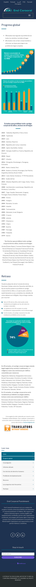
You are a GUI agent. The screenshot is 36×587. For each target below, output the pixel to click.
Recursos (6, 480)
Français (12, 2)
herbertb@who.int (29, 422)
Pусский (29, 2)
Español (6, 2)
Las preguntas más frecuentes (12, 484)
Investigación (7, 463)
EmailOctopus (22, 563)
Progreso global (7, 458)
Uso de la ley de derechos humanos (13, 471)
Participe (5, 489)
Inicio (4, 454)
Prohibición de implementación (12, 476)
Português (18, 4)
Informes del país (8, 467)
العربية (19, 2)
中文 (24, 2)
